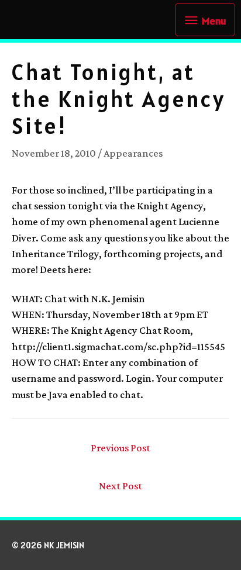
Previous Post (120, 448)
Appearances (133, 153)
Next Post (120, 486)
